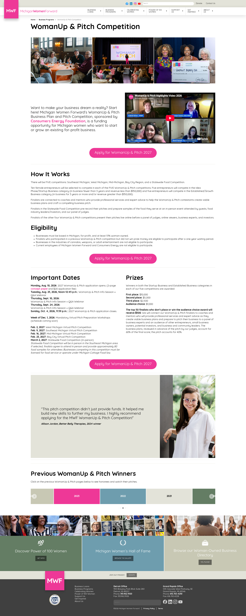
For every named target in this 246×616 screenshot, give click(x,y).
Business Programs (111, 11)
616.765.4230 (176, 594)
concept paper (39, 289)
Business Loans (92, 11)
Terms (160, 608)
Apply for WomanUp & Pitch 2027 (123, 153)
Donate (199, 3)
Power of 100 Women (155, 11)
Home (33, 20)
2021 (169, 496)
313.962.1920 (126, 594)
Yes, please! (205, 562)
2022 (123, 496)
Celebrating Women (133, 11)
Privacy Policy (149, 608)
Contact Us (210, 3)
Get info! (40, 558)
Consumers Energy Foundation (58, 121)
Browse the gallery (123, 558)
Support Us (175, 11)
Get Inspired (192, 11)
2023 (76, 496)
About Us (207, 11)
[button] (34, 61)
